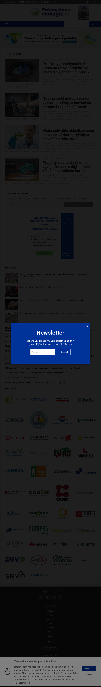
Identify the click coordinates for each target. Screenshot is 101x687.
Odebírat (64, 352)
